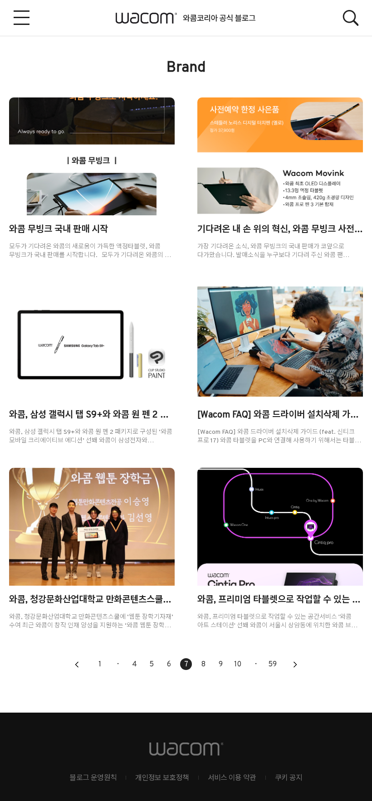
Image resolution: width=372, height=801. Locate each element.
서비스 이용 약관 (232, 778)
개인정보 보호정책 (162, 778)
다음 (295, 665)
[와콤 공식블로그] (186, 18)
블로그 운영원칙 (93, 778)
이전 (77, 665)
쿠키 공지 (289, 778)
